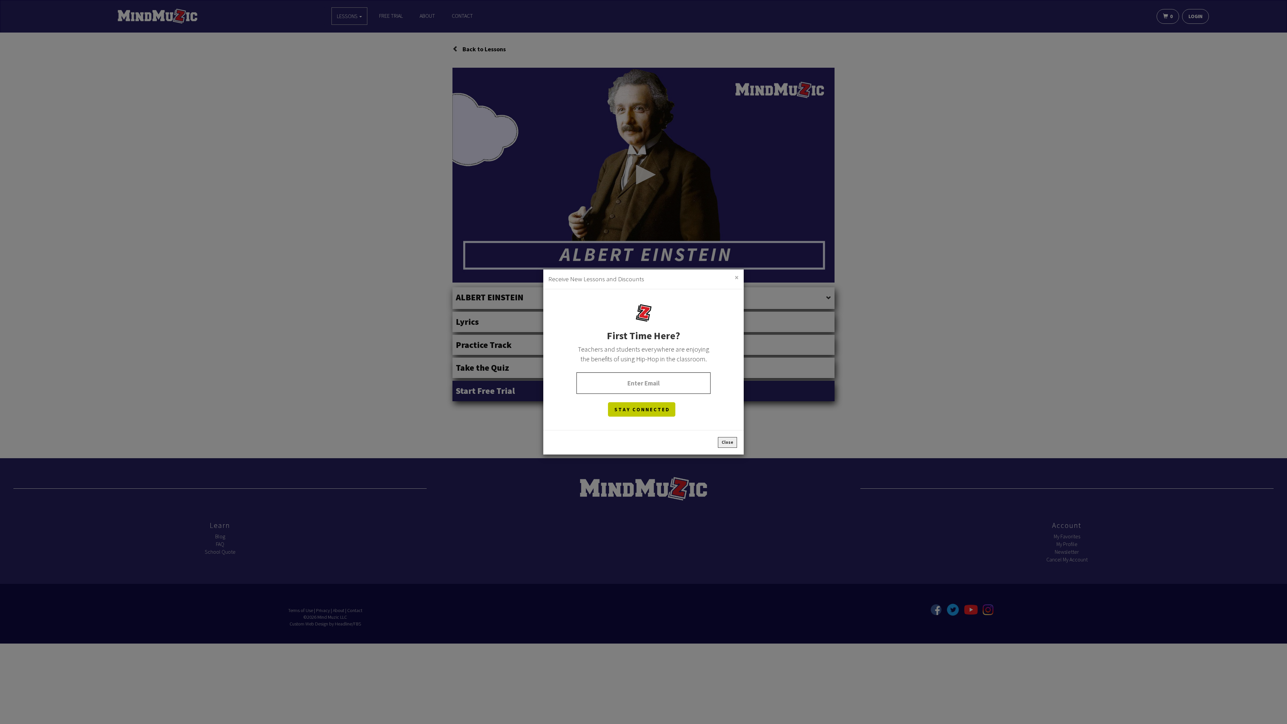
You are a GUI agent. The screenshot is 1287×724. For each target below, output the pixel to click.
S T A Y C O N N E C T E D (641, 409)
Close (727, 442)
